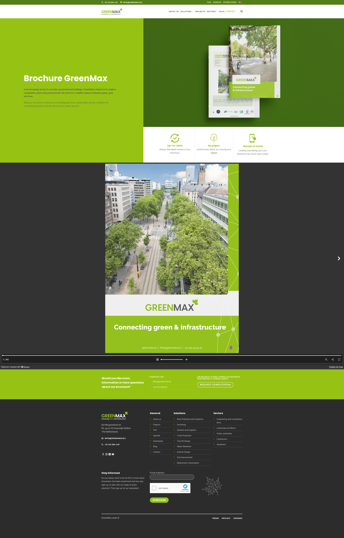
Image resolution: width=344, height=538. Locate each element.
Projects (200, 11)
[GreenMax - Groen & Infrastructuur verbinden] (111, 11)
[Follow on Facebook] (103, 454)
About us (174, 11)
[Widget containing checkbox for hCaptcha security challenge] (170, 488)
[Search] (242, 11)
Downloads (229, 2)
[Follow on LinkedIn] (110, 454)
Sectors (211, 11)
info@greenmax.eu (162, 381)
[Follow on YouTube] (113, 454)
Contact (230, 11)
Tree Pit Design (183, 441)
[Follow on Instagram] (106, 454)
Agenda (217, 2)
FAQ (209, 2)
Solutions (185, 11)
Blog (222, 11)
